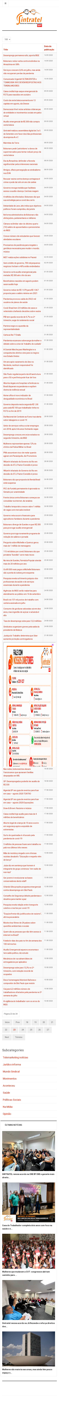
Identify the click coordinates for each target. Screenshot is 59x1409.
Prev (18, 1022)
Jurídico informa (12, 1064)
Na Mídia (7, 1107)
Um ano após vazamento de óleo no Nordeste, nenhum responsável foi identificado (18, 365)
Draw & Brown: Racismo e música (17, 808)
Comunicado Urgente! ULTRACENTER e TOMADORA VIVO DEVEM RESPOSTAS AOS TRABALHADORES (22, 82)
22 (6, 1029)
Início (7, 1022)
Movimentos (10, 1079)
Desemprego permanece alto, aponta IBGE (21, 55)
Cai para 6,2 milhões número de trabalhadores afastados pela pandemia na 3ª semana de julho (22, 992)
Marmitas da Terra (11, 143)
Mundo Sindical (11, 1072)
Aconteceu (9, 1086)
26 (39, 1029)
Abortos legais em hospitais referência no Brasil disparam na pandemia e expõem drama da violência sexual (21, 386)
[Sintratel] (29, 18)
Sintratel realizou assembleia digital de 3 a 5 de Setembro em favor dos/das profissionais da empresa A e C (22, 134)
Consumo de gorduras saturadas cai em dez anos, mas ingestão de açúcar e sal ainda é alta (22, 612)
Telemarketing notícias (15, 1057)
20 (44, 1022)
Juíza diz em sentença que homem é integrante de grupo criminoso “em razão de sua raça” (22, 869)
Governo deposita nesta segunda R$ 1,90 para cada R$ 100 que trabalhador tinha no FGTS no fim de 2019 (21, 408)
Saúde (6, 1093)
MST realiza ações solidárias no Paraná (19, 257)
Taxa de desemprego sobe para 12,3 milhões (22, 621)
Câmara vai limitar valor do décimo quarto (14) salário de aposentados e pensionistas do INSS (21, 227)
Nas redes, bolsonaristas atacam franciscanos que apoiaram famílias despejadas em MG (18, 772)
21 (52, 1022)
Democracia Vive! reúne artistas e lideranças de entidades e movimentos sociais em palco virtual (22, 112)
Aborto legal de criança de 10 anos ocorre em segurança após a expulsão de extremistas (21, 826)
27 (48, 1029)
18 (27, 1022)
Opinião (7, 1114)
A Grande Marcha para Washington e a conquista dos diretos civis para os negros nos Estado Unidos (21, 353)
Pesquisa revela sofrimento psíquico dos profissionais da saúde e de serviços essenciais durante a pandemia (20, 582)
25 (31, 1029)
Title (5, 49)
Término (18, 1037)
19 (35, 1022)
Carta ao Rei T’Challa (12, 335)
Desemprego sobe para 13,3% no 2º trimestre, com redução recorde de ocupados (18, 971)
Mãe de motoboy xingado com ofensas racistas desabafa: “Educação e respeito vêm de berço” (22, 856)
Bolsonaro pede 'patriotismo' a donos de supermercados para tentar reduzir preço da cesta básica (22, 152)
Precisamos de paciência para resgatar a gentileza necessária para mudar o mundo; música (21, 248)
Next (7, 1037)
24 (23, 1029)
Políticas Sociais (12, 1100)
